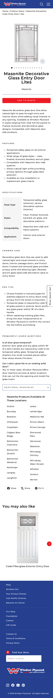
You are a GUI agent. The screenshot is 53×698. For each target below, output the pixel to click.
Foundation (11, 616)
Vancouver (35, 441)
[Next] (49, 543)
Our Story (10, 612)
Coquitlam (12, 427)
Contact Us (11, 634)
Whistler (34, 469)
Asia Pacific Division (16, 598)
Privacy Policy (13, 643)
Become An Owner (15, 603)
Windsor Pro (12, 589)
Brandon (11, 417)
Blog (8, 585)
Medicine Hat (37, 417)
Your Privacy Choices (16, 594)
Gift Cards (11, 625)
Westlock (35, 446)
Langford (12, 478)
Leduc (33, 406)
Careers (9, 620)
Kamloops (12, 467)
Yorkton (34, 474)
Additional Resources (19, 387)
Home (5, 11)
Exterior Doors (17, 11)
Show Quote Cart (50, 296)
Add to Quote (26, 100)
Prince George (38, 427)
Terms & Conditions (15, 638)
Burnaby (11, 411)
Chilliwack (12, 422)
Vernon (34, 479)
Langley (11, 473)
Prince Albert (37, 422)
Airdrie (10, 406)
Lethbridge (36, 411)
